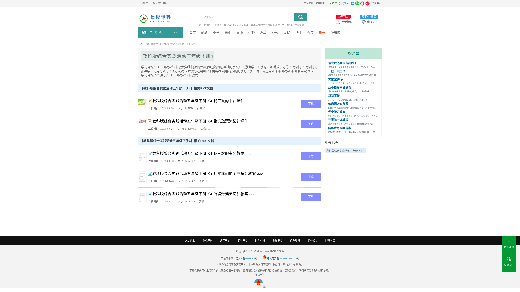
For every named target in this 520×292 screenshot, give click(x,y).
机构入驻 (330, 240)
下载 (311, 103)
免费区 (335, 33)
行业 (298, 33)
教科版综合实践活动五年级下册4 (345, 150)
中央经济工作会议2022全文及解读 (230, 25)
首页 (192, 33)
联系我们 (312, 240)
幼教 (204, 33)
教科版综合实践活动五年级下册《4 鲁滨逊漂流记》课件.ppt (203, 121)
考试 (287, 33)
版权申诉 (207, 240)
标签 (140, 44)
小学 (216, 33)
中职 (251, 33)
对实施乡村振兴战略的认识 (265, 25)
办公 (275, 33)
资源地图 (295, 240)
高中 (239, 33)
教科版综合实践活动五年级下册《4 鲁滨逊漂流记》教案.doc (203, 194)
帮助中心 (376, 3)
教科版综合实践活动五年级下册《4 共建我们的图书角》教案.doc (207, 174)
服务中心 (277, 240)
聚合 (322, 33)
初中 (228, 33)
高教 (263, 33)
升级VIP (369, 22)
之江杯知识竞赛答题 (293, 25)
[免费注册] (334, 3)
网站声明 (260, 240)
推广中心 (225, 240)
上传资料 (345, 22)
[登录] (346, 3)
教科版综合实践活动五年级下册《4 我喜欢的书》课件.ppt (201, 101)
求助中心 (242, 240)
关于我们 (190, 240)
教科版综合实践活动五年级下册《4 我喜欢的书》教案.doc (201, 153)
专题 (310, 33)
